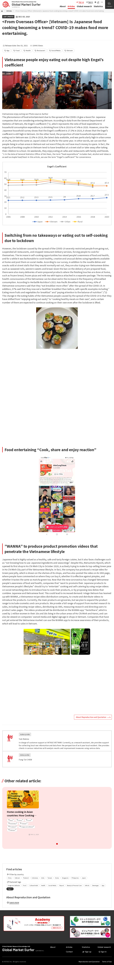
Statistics (98, 6)
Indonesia (35, 878)
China (9, 878)
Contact (69, 951)
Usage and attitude (14, 885)
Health (27, 50)
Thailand (26, 878)
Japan (84, 878)
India (42, 878)
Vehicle (87, 885)
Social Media (54, 50)
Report (61, 885)
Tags (10, 889)
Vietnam (68, 50)
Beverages (95, 885)
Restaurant (40, 50)
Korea (57, 878)
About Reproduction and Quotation (91, 717)
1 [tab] (57, 844)
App (6, 50)
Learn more (13, 902)
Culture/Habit (34, 885)
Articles (71, 6)
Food (16, 50)
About (63, 6)
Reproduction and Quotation (89, 961)
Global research (84, 6)
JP (98, 2)
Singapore (65, 878)
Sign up (80, 2)
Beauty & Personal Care (74, 885)
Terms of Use (107, 961)
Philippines (75, 878)
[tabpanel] (23, 814)
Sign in (89, 2)
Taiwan (50, 878)
